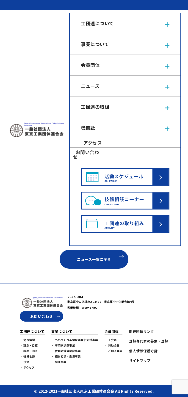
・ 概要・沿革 (29, 351)
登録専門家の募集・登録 (148, 341)
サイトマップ (139, 360)
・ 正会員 (111, 340)
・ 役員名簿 (27, 356)
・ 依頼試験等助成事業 (66, 351)
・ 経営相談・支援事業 (66, 356)
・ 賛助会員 (112, 345)
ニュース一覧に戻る (94, 259)
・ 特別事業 (58, 362)
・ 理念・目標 (29, 345)
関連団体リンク (141, 331)
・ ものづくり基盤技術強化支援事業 (74, 340)
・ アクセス (27, 367)
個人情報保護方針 (143, 350)
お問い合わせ (41, 316)
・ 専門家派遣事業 (63, 345)
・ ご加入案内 (114, 351)
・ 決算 (24, 362)
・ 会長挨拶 (27, 340)
